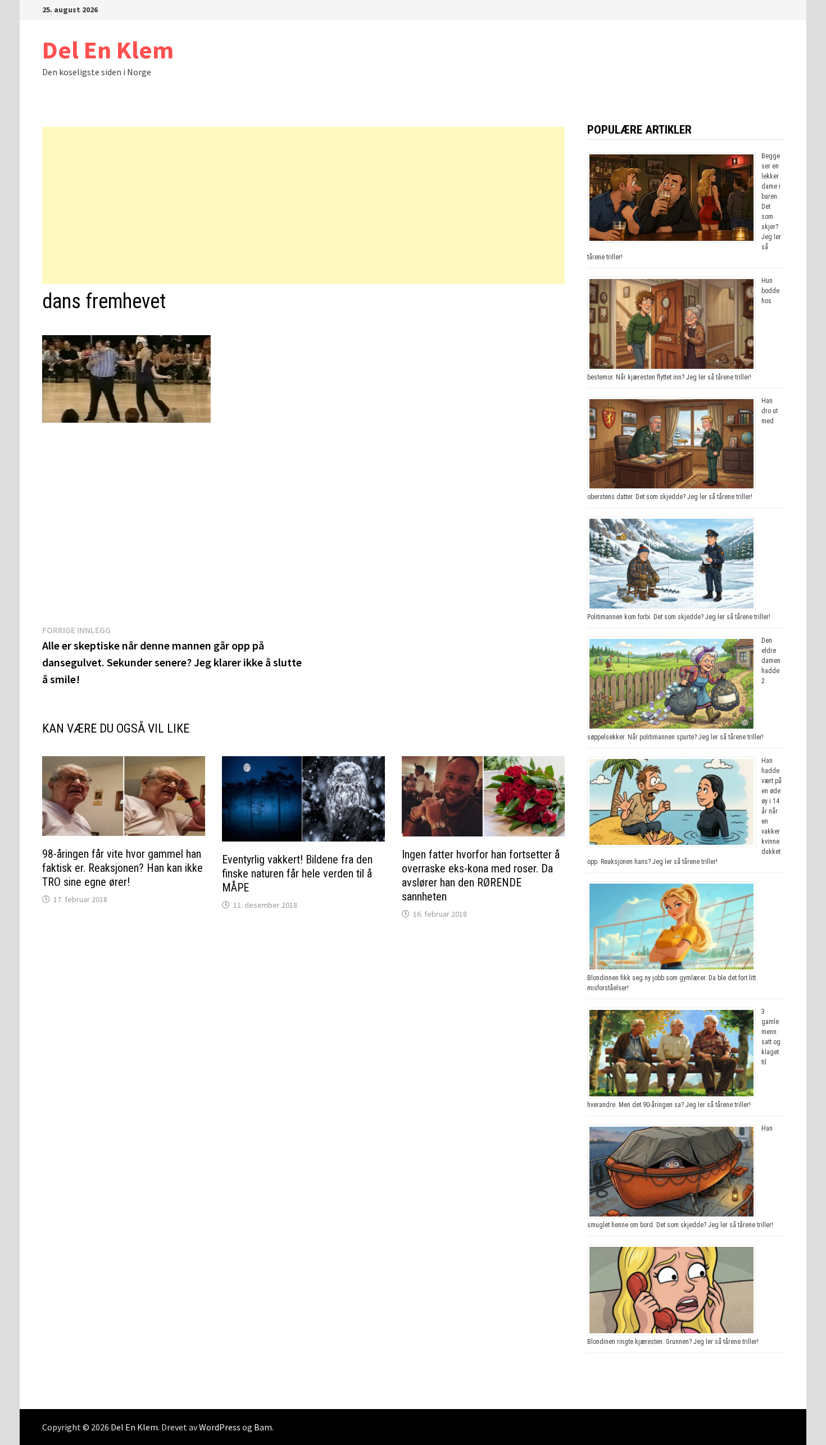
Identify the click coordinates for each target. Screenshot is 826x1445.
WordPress (219, 1427)
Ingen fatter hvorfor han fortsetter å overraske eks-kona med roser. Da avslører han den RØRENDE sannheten (481, 875)
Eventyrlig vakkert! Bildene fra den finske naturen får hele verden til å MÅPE (297, 873)
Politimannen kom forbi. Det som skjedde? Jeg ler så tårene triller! (678, 617)
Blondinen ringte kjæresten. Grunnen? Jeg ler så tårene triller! (673, 1342)
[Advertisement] (303, 205)
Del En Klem (108, 49)
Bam (263, 1427)
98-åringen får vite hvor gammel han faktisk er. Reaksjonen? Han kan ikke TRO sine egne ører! (122, 868)
